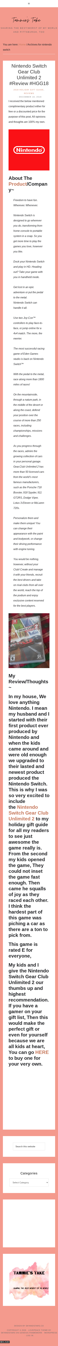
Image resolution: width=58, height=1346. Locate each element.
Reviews (29, 93)
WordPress (50, 1333)
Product (18, 184)
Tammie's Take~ (29, 20)
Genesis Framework (31, 1333)
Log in (29, 1335)
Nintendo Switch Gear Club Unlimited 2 (28, 812)
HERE (42, 1052)
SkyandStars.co (35, 1326)
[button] (29, 3)
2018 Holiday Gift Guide (29, 90)
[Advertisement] (29, 1099)
